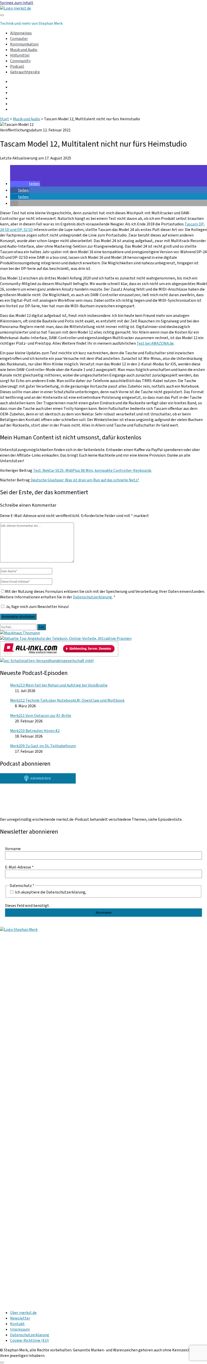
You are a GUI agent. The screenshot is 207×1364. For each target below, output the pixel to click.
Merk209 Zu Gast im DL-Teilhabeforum (43, 746)
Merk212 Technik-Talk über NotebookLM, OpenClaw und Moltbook (67, 700)
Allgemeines (21, 33)
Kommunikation (24, 44)
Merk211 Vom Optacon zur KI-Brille (40, 715)
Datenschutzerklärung (29, 1335)
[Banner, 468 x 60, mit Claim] (47, 661)
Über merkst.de (23, 1312)
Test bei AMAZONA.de (155, 343)
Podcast (17, 66)
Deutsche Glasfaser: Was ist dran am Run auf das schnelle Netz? (85, 480)
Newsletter (20, 1318)
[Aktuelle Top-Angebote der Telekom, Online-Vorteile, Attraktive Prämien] (66, 638)
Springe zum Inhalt (16, 3)
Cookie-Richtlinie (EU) (29, 1340)
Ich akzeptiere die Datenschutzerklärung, (50, 892)
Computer (19, 38)
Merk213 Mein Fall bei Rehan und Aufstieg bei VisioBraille (59, 685)
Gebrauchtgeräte (25, 72)
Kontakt (17, 1324)
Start (4, 119)
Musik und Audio (23, 50)
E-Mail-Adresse (19, 867)
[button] (25, 183)
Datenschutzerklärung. (93, 597)
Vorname (13, 848)
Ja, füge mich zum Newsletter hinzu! (37, 606)
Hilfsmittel (20, 55)
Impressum (20, 1329)
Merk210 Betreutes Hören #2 (35, 731)
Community (20, 61)
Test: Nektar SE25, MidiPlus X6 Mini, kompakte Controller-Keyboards (92, 470)
